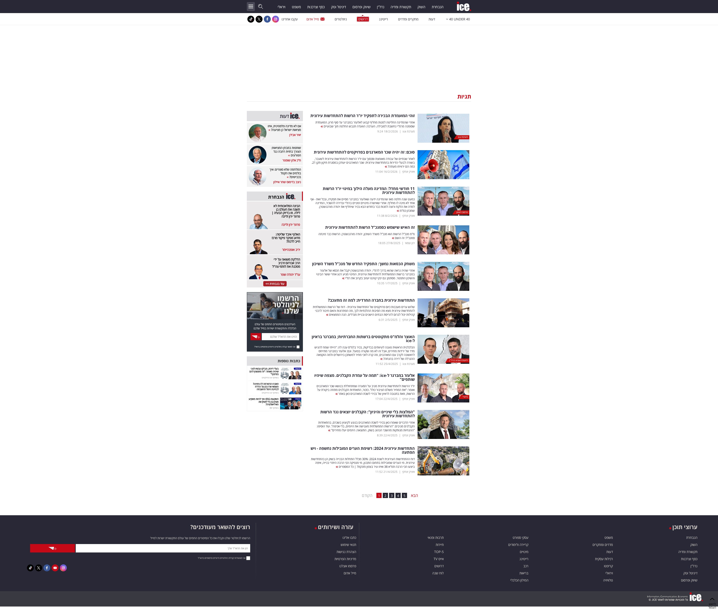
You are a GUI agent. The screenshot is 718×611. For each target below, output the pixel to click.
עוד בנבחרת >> (275, 284)
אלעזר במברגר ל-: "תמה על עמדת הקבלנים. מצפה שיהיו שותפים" (364, 377)
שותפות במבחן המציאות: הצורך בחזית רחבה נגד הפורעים (286, 151)
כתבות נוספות (289, 360)
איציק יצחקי (408, 171)
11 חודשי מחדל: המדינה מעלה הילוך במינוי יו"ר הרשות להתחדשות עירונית (369, 191)
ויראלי (282, 6)
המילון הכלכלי (519, 580)
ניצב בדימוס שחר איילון (287, 182)
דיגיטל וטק (338, 6)
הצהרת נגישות (346, 551)
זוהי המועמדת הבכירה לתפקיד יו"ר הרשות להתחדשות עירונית (362, 116)
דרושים (439, 566)
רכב (525, 566)
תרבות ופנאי (436, 537)
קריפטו (608, 566)
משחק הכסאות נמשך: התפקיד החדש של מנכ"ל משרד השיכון (363, 264)
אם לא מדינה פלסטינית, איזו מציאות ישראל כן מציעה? (284, 128)
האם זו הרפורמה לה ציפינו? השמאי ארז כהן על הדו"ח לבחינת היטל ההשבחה (266, 386)
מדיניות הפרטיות (345, 559)
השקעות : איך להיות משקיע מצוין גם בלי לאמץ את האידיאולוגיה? (264, 401)
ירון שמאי (410, 243)
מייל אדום (312, 19)
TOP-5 (439, 551)
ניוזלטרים (341, 19)
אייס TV (439, 559)
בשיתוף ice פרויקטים (270, 377)
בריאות (523, 573)
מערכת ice (409, 131)
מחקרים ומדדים (408, 19)
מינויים (524, 551)
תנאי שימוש (348, 544)
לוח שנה (438, 573)
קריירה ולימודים (518, 544)
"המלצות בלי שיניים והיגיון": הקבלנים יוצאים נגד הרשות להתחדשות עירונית (367, 414)
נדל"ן (380, 6)
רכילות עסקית (604, 559)
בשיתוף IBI (274, 407)
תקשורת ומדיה (401, 6)
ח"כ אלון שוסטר (292, 160)
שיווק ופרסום (361, 6)
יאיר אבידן (295, 135)
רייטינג (383, 19)
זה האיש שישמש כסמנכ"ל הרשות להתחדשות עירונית (370, 227)
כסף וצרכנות (316, 6)
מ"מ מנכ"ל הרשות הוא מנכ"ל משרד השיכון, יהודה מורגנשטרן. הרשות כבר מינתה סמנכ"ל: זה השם (366, 236)
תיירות (440, 544)
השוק (421, 6)
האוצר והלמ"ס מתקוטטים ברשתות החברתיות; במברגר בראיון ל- (363, 339)
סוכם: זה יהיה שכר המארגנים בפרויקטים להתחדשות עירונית (364, 152)
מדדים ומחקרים (603, 544)
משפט (296, 6)
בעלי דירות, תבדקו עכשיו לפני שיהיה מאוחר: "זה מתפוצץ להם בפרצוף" (264, 371)
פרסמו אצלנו (347, 566)
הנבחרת (438, 6)
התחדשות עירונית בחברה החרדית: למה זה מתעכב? (371, 300)
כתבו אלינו (349, 537)
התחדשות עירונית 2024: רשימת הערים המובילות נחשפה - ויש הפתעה (363, 450)
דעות (432, 19)
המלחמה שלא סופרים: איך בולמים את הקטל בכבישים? (285, 173)
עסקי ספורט (520, 537)
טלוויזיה (608, 580)
